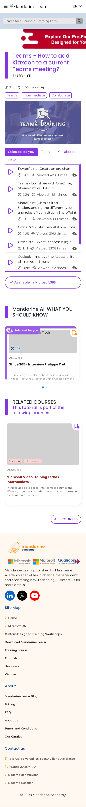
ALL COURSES (66, 519)
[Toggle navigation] (6, 6)
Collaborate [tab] (67, 152)
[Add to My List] (73, 333)
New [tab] (12, 160)
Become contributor (22, 775)
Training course (16, 650)
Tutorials (11, 658)
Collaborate (60, 95)
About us (11, 720)
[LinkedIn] (10, 595)
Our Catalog (14, 736)
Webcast (11, 674)
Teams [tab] (46, 152)
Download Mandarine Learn (25, 642)
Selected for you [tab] (21, 152)
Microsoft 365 (17, 626)
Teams (12, 95)
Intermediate (34, 95)
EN (75, 6)
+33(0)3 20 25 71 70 (22, 767)
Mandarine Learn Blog (21, 696)
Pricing (10, 704)
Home (12, 618)
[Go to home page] (29, 6)
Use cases (12, 666)
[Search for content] (79, 21)
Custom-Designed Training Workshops (33, 634)
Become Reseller (20, 783)
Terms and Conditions (21, 728)
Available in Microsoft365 (35, 282)
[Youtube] (35, 595)
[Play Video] (43, 122)
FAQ (8, 712)
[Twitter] (22, 595)
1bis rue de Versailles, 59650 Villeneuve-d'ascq (41, 758)
